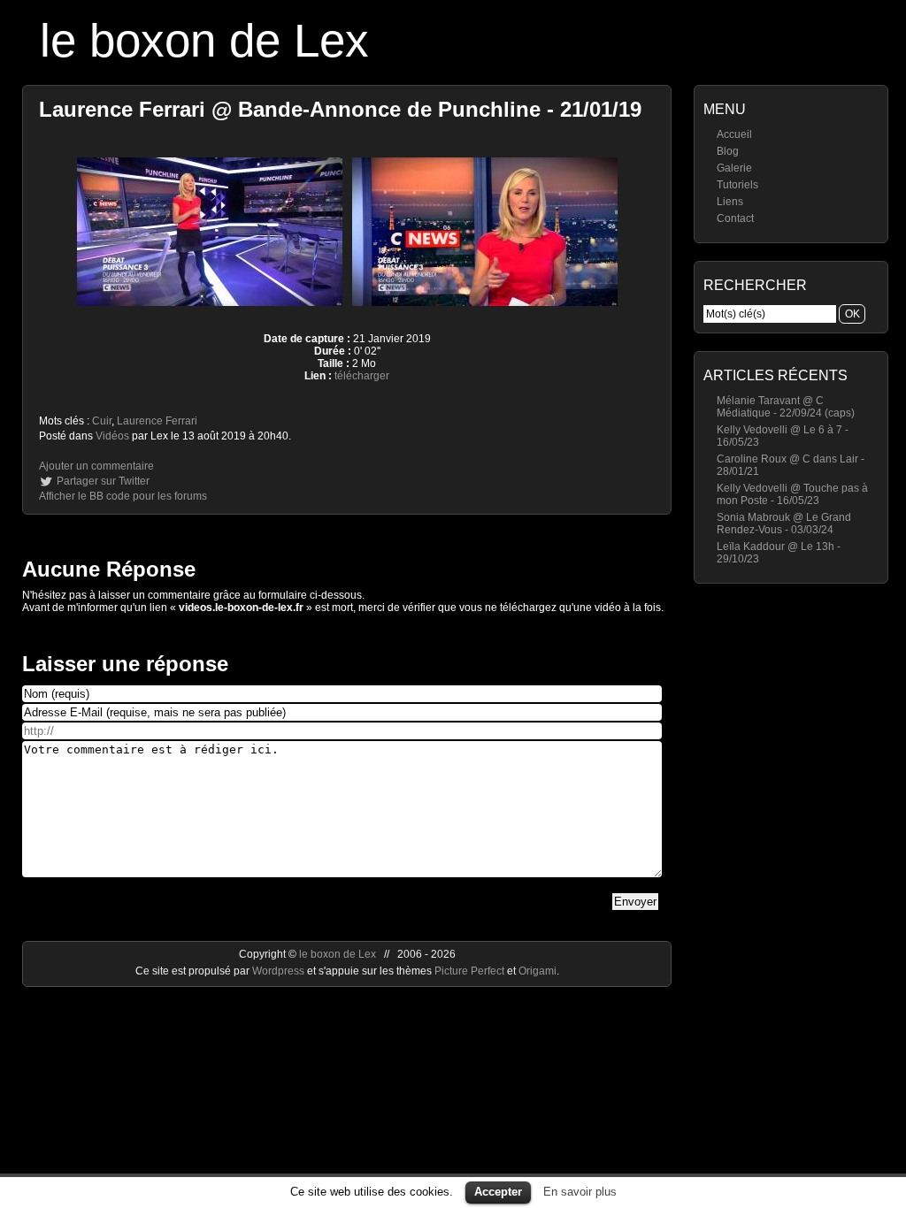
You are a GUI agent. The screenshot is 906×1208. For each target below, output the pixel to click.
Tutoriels (737, 185)
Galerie (734, 168)
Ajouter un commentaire (96, 466)
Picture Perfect (469, 971)
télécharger (361, 376)
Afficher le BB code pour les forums (123, 496)
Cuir (101, 421)
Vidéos (112, 436)
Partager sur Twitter (103, 481)
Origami (537, 971)
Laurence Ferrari (157, 421)
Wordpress (279, 971)
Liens (730, 201)
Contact (735, 218)
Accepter (498, 1191)
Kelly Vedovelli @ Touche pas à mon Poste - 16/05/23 (792, 494)
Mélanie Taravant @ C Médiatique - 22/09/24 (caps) (786, 406)
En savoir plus (580, 1191)
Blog (728, 151)
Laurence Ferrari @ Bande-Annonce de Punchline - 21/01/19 (340, 109)
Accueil (734, 134)
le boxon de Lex (204, 40)
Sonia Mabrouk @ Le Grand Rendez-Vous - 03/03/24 (784, 523)
